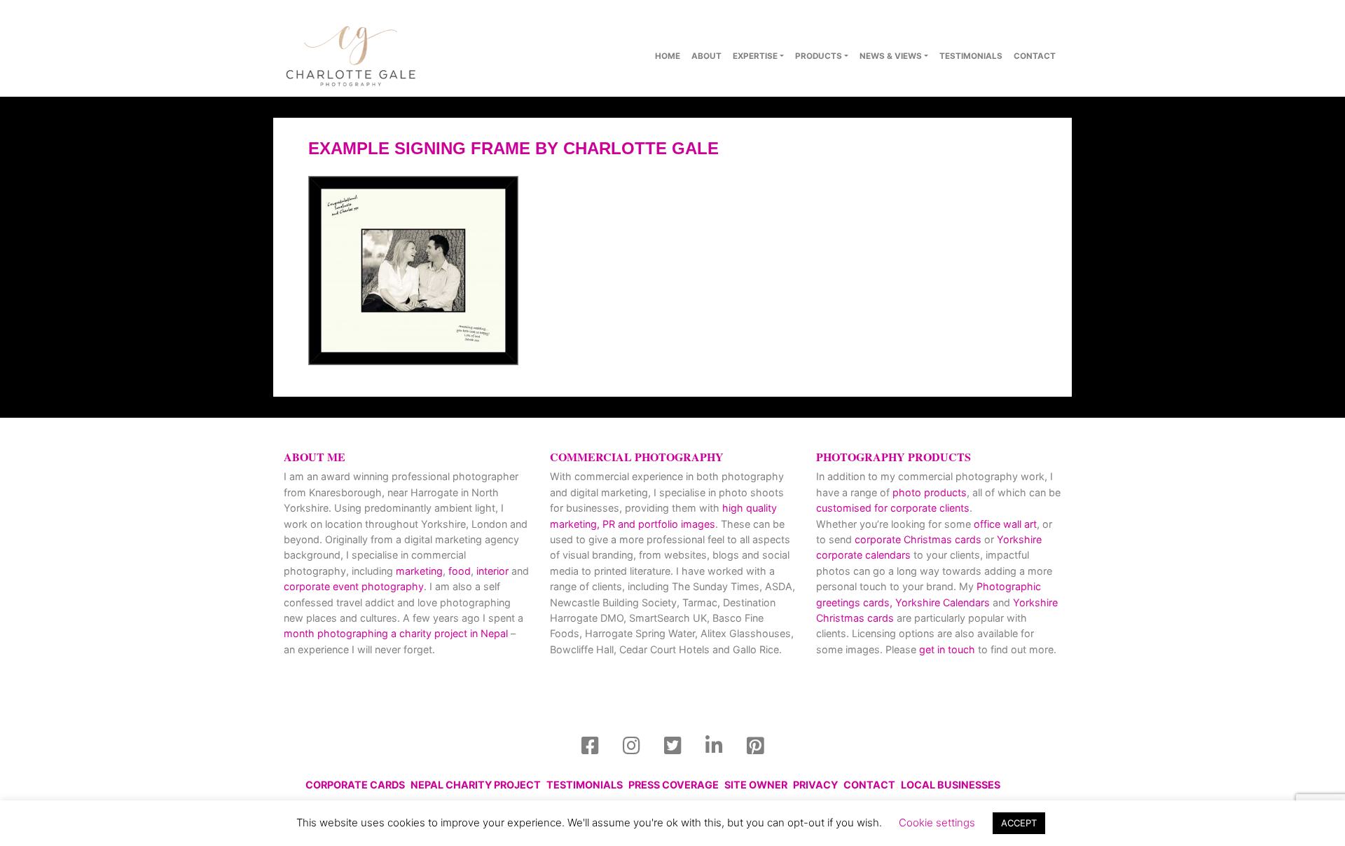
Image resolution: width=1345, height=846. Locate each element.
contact (1035, 56)
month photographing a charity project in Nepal (396, 633)
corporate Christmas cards (919, 539)
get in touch (947, 649)
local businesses (950, 785)
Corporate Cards (355, 785)
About (706, 56)
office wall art (1004, 524)
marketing (419, 571)
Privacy (815, 785)
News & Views (891, 56)
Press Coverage (673, 785)
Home (667, 56)
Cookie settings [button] (937, 822)
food (459, 571)
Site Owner (755, 785)
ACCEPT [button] (1019, 822)
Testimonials (970, 56)
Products (818, 56)
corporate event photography (354, 586)
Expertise (755, 56)
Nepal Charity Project (476, 785)
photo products (929, 492)
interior (492, 571)
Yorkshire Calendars (942, 602)
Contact (869, 785)
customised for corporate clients (893, 508)
